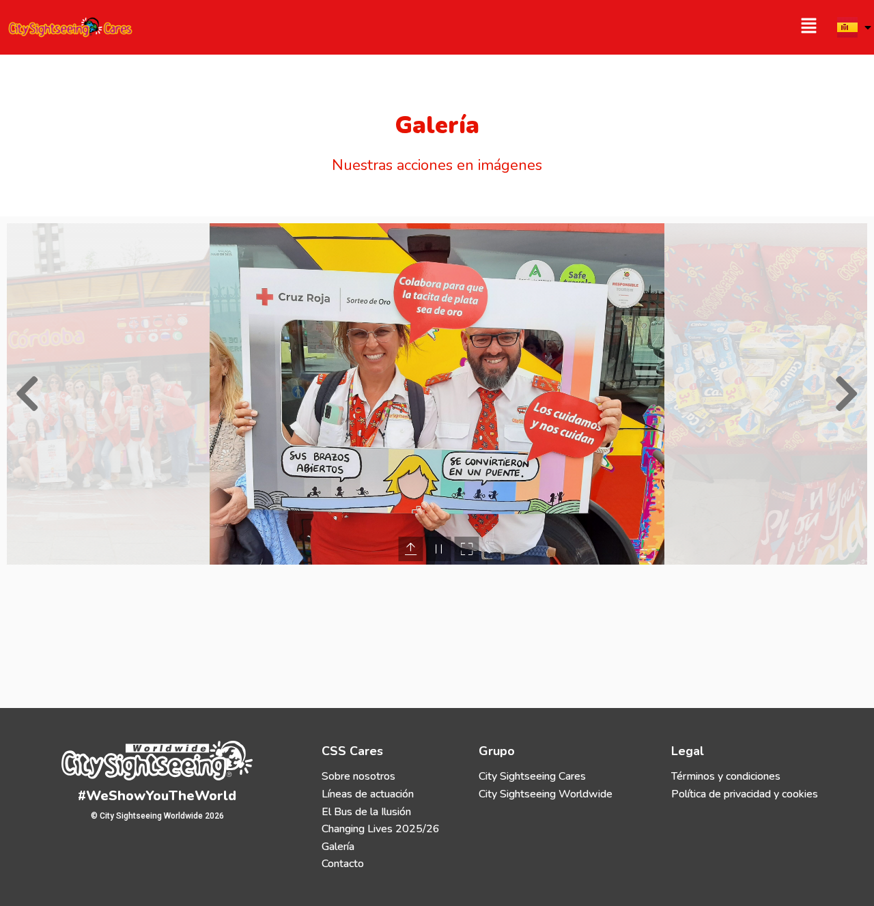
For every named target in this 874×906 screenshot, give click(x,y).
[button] (633, 27)
